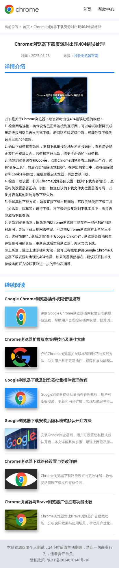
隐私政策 (37, 560)
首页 (87, 9)
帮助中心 (106, 9)
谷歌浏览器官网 (86, 55)
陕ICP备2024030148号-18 (68, 560)
